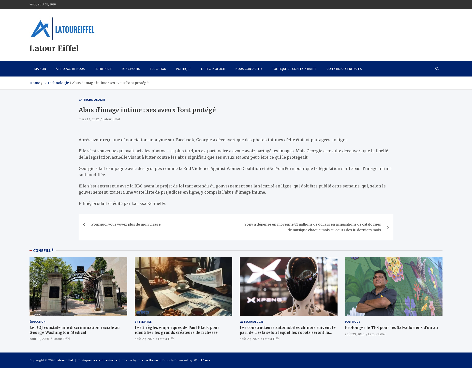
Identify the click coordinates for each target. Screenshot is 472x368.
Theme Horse (148, 360)
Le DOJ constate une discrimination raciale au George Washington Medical (75, 330)
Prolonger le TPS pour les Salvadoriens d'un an (391, 327)
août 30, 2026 (39, 339)
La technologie (213, 68)
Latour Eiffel (54, 48)
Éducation (158, 68)
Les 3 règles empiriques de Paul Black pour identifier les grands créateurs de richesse (177, 330)
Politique (183, 68)
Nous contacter (249, 68)
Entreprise (103, 68)
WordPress (202, 360)
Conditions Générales (344, 68)
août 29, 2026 (144, 339)
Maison (40, 68)
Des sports (131, 68)
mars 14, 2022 (89, 119)
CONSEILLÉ (43, 250)
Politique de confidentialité (294, 68)
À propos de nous (70, 68)
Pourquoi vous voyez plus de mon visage (126, 224)
